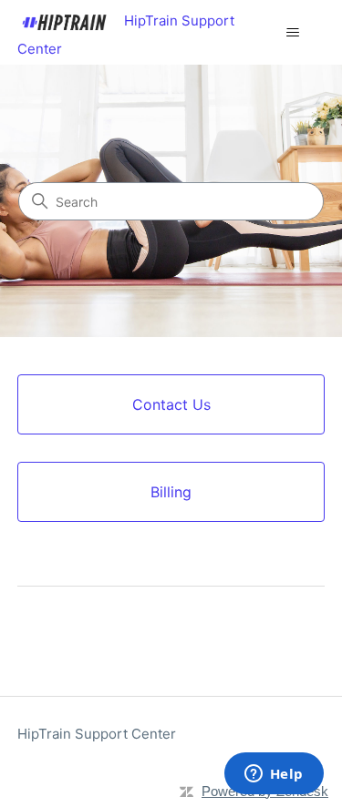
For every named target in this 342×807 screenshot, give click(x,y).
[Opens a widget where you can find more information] (273, 775)
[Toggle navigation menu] (292, 32)
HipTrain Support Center (96, 733)
